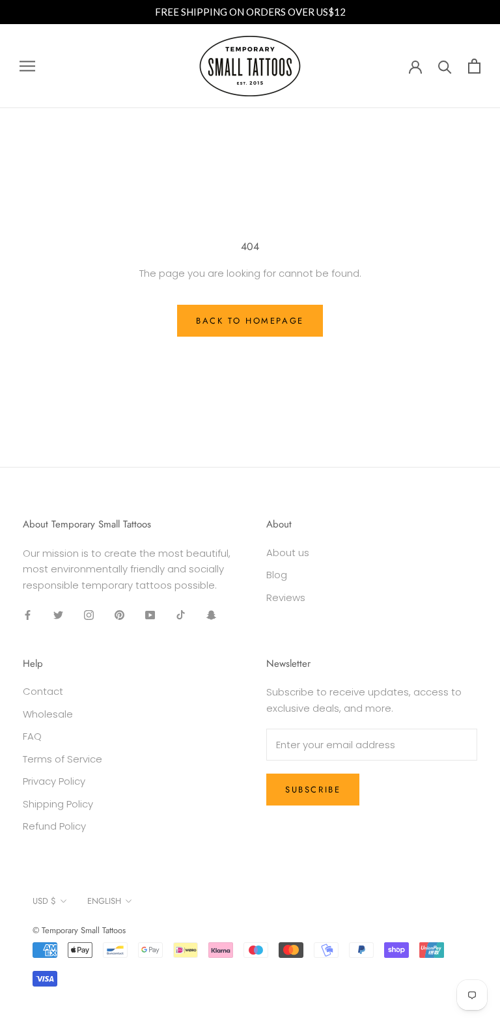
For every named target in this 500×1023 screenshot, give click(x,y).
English (104, 901)
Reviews (285, 597)
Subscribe (312, 789)
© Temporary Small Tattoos (79, 930)
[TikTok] (181, 615)
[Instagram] (89, 615)
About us (287, 552)
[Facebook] (28, 615)
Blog (276, 575)
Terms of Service (62, 759)
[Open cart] (474, 66)
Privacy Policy (54, 781)
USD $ (44, 901)
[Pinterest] (119, 615)
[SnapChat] (211, 615)
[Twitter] (58, 615)
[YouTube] (150, 615)
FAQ (32, 736)
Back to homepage (250, 321)
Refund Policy (54, 826)
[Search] (445, 66)
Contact (43, 691)
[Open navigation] (27, 66)
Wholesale (48, 714)
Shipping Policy (58, 804)
